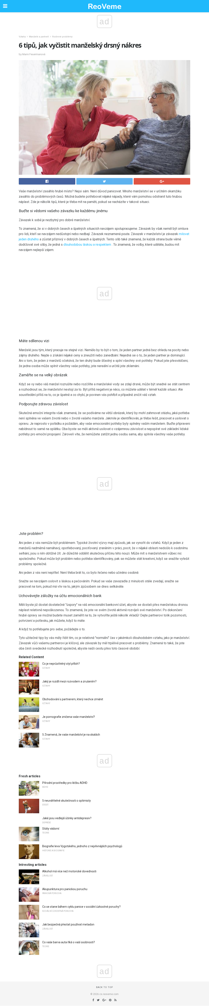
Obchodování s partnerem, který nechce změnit (72, 699)
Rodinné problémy (62, 36)
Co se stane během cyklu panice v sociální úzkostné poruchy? (81, 906)
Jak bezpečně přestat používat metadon (68, 924)
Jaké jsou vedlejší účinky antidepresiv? (66, 818)
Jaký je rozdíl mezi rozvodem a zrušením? (69, 681)
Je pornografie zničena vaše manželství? (68, 716)
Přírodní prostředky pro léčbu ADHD (64, 782)
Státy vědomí (50, 828)
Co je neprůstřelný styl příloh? (61, 663)
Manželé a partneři (39, 36)
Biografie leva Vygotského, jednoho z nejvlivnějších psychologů (82, 846)
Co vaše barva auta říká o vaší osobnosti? (68, 942)
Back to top (104, 987)
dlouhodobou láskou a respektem (87, 244)
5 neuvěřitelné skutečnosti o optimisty (66, 800)
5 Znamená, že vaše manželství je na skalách (71, 734)
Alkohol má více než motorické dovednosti (69, 871)
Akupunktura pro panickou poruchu (64, 889)
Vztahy (22, 36)
